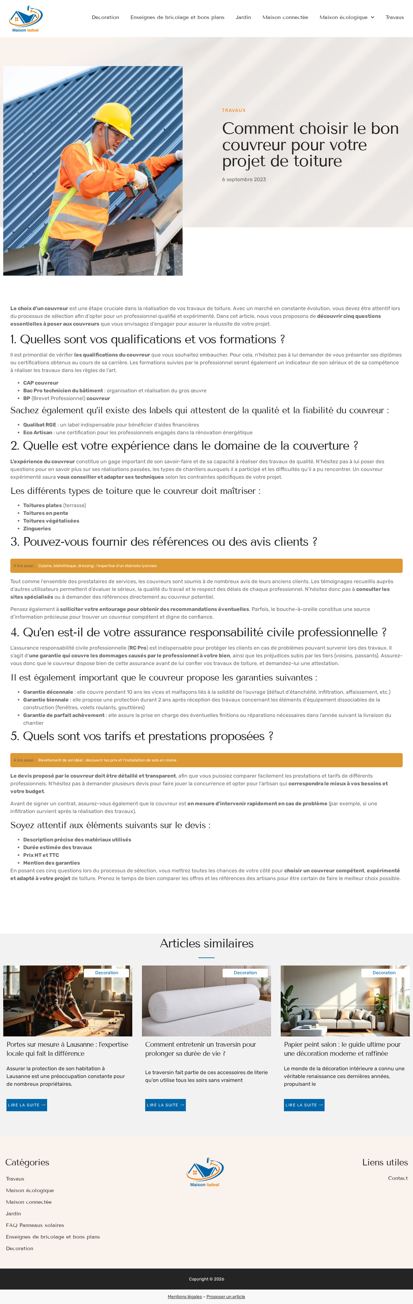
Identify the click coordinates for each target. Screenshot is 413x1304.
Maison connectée (285, 17)
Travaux (395, 17)
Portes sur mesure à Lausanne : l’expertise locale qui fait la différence (67, 1049)
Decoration (105, 17)
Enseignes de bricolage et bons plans (177, 17)
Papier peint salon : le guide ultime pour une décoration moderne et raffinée (342, 1049)
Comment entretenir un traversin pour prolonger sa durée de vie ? (200, 1049)
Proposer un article (225, 1296)
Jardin (243, 17)
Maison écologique (343, 17)
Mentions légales (185, 1296)
